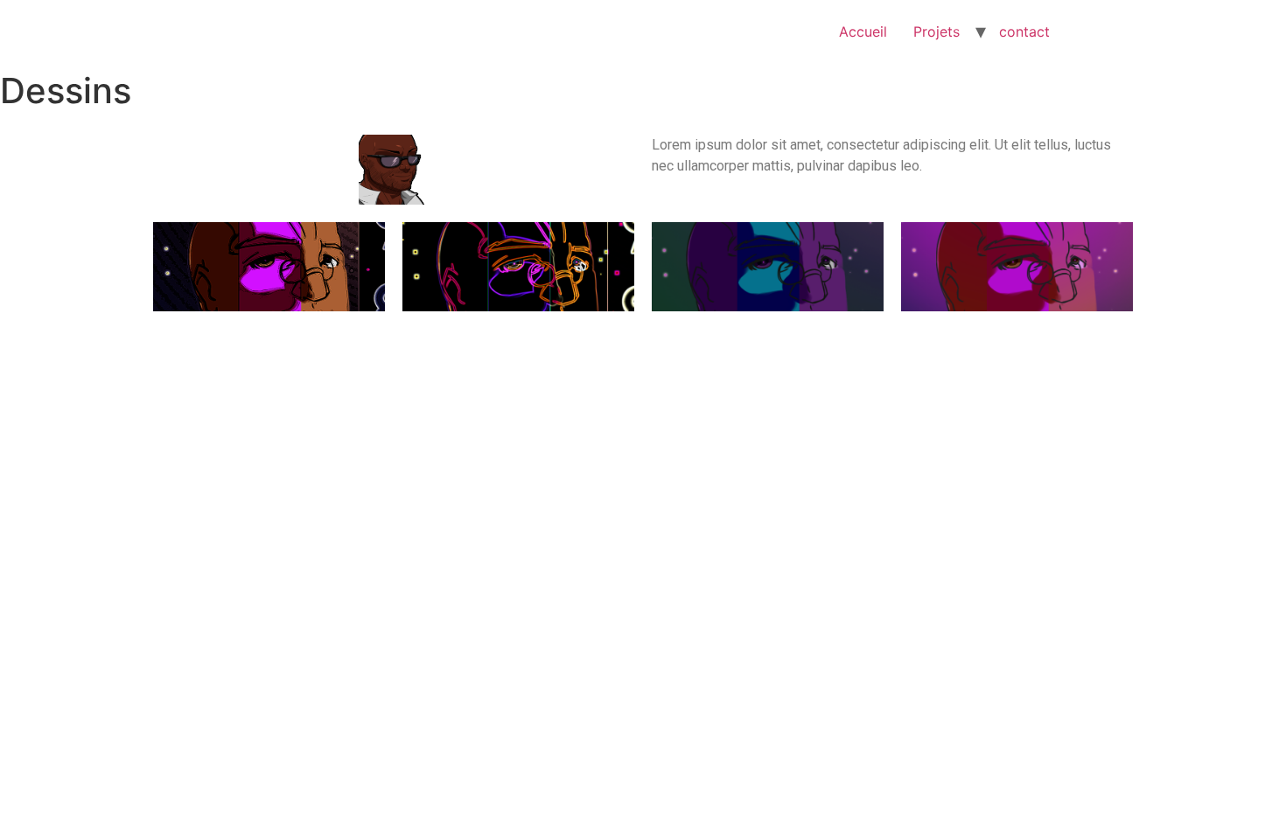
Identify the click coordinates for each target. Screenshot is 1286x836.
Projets (936, 31)
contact (1024, 31)
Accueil (863, 31)
